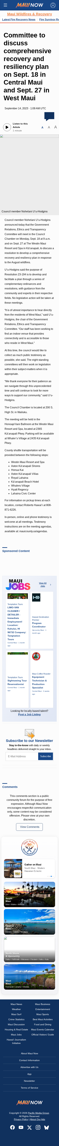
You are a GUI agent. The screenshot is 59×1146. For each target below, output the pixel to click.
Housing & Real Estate (16, 1029)
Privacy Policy (21, 1119)
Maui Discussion (16, 1024)
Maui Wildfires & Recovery (29, 14)
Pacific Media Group (38, 1113)
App (29, 1074)
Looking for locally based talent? (29, 713)
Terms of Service (29, 1087)
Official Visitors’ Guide (42, 1034)
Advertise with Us (29, 1067)
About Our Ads (37, 1119)
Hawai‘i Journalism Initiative (16, 1041)
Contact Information (29, 1060)
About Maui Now (29, 1053)
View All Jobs (42, 584)
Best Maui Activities (43, 1019)
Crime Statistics (16, 1019)
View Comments (29, 827)
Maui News (16, 1004)
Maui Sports (42, 1014)
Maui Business (42, 1004)
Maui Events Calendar (42, 1029)
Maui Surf (16, 1014)
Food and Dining (42, 1024)
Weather (16, 1009)
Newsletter (29, 1081)
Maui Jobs (16, 1034)
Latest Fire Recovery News (18, 19)
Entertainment (42, 1009)
